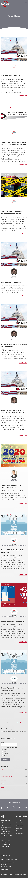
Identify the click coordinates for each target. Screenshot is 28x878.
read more (23, 96)
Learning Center (20, 820)
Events (2, 783)
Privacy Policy (22, 874)
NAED (12, 126)
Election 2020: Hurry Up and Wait (12, 621)
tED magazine (19, 833)
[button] (26, 3)
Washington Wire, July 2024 (10, 282)
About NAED (19, 823)
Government (6, 59)
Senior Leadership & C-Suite (6, 776)
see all (2, 787)
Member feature (4, 773)
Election (12, 465)
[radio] (10, 749)
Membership (19, 825)
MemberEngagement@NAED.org (9, 859)
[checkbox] (9, 752)
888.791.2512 (4, 869)
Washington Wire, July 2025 (10, 75)
